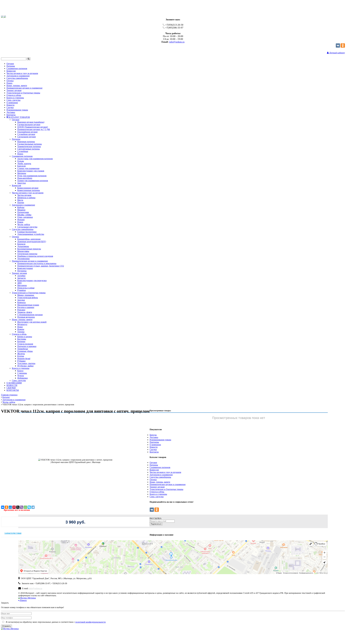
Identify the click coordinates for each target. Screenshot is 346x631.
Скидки (153, 449)
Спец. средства (157, 496)
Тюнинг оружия (157, 487)
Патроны (154, 465)
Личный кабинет (337, 53)
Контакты (154, 452)
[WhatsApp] (25, 507)
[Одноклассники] (343, 47)
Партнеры (154, 442)
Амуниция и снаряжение (161, 475)
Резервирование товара (160, 440)
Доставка (154, 437)
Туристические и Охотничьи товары (166, 489)
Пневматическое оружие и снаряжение (168, 484)
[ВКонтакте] (2, 507)
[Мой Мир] (10, 507)
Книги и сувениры (158, 494)
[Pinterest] (14, 507)
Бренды (153, 435)
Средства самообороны (160, 477)
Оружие (153, 462)
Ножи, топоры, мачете (160, 482)
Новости (154, 447)
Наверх (23, 600)
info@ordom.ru (176, 41)
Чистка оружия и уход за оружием (165, 472)
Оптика (153, 479)
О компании (155, 444)
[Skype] (29, 507)
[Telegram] (33, 507)
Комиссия (154, 470)
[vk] (338, 47)
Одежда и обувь (157, 492)
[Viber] (21, 507)
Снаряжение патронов (160, 467)
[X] (17, 507)
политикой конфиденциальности (90, 622)
